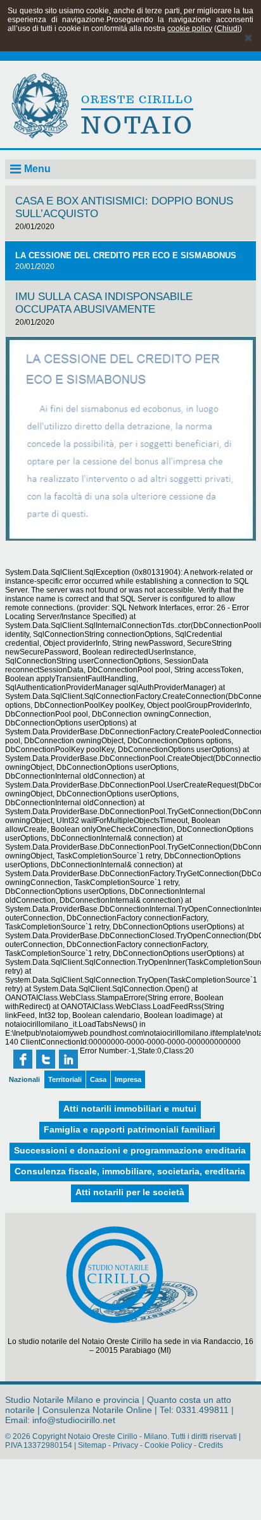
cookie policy (189, 28)
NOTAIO (137, 125)
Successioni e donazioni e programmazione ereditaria (130, 1150)
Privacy (125, 1445)
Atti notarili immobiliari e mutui (129, 1108)
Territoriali (65, 1079)
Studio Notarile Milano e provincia (72, 1400)
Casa (98, 1079)
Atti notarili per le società (129, 1192)
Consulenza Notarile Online (97, 1410)
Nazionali (24, 1079)
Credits (210, 1445)
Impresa (128, 1079)
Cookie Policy (168, 1445)
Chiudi (228, 28)
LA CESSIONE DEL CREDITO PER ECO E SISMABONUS (125, 255)
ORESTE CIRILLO (137, 99)
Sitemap (92, 1445)
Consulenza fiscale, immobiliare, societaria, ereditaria (130, 1171)
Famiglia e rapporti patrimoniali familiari (129, 1129)
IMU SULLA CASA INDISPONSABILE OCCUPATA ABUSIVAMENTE (104, 303)
